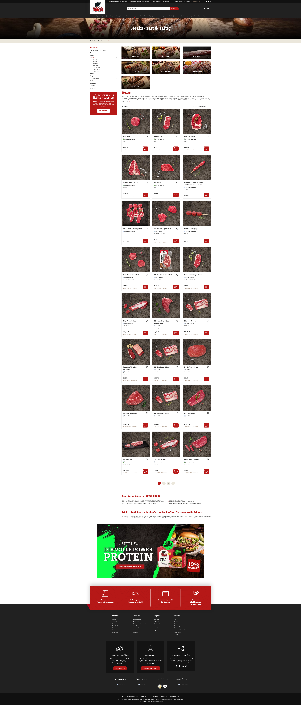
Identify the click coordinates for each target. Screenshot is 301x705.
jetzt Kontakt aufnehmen (150, 668)
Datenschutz (143, 696)
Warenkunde (177, 632)
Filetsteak (127, 137)
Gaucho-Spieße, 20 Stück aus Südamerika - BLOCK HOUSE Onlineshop (193, 184)
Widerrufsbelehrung (132, 696)
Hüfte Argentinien (191, 367)
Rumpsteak (95, 61)
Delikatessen (93, 81)
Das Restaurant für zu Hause (98, 50)
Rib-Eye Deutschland (162, 367)
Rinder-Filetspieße (191, 229)
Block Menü (136, 628)
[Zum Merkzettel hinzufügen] (147, 137)
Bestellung (177, 626)
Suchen (173, 9)
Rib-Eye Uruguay (190, 321)
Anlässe (92, 55)
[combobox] (148, 8)
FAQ (175, 620)
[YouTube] (208, 2)
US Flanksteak (189, 413)
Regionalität (136, 622)
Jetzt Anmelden (102, 110)
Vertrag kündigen (174, 696)
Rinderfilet (95, 60)
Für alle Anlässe (157, 624)
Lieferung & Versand (179, 630)
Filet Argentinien (129, 321)
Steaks (92, 58)
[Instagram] (206, 2)
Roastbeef (95, 63)
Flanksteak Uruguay (192, 459)
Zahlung (176, 628)
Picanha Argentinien (130, 413)
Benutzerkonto (178, 624)
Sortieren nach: (195, 106)
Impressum (164, 696)
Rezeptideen (156, 628)
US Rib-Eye (127, 459)
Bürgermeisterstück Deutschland (161, 322)
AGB (123, 696)
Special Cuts (96, 71)
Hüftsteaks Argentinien (162, 229)
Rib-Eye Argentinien (161, 413)
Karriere (176, 634)
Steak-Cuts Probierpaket (132, 229)
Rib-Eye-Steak (96, 67)
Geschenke (93, 88)
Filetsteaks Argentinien (132, 275)
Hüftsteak (95, 65)
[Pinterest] (210, 2)
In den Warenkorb (145, 148)
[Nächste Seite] (168, 483)
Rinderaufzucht (137, 630)
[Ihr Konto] (201, 9)
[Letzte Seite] (173, 483)
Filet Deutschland (160, 459)
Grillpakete (93, 83)
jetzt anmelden (119, 668)
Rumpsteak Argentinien (193, 275)
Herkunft (92, 73)
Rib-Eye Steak (189, 137)
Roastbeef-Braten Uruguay (130, 368)
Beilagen (114, 630)
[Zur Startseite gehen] (97, 7)
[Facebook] (204, 2)
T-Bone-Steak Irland (130, 183)
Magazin (155, 630)
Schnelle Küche (94, 78)
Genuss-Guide (157, 626)
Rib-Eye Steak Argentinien (164, 275)
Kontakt (176, 622)
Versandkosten (146, 699)
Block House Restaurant (139, 624)
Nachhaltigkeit (137, 620)
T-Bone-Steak (96, 69)
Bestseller (92, 53)
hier (130, 101)
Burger (92, 76)
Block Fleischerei (137, 626)
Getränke (92, 86)
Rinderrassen (136, 632)
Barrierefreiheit (154, 696)
